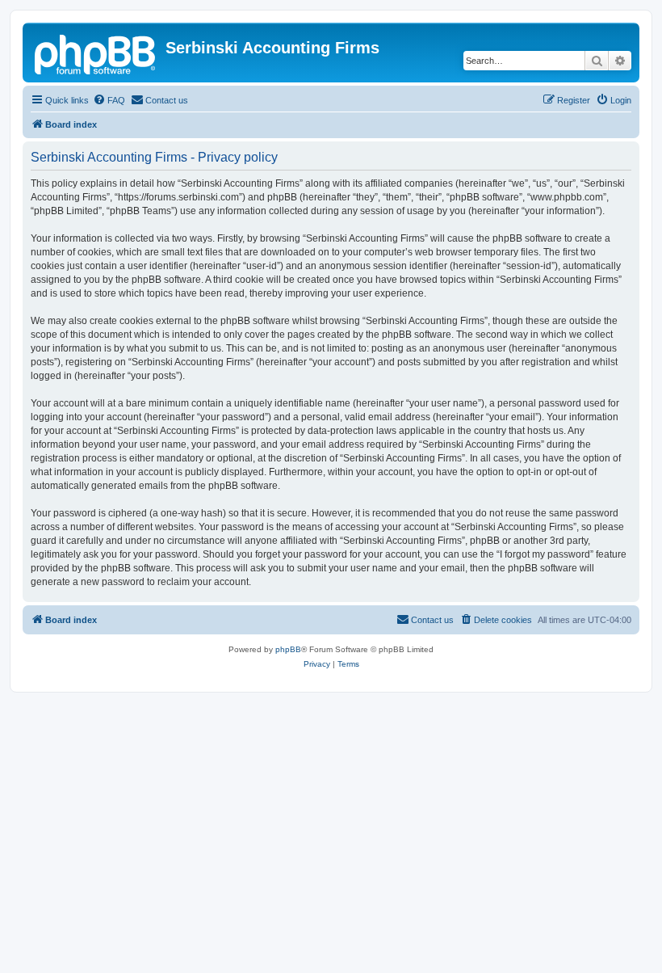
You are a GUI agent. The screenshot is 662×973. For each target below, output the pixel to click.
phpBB (288, 649)
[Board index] (96, 52)
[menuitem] (109, 100)
